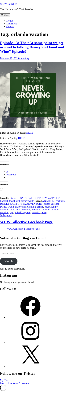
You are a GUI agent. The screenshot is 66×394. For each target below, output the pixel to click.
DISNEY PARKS (27, 198)
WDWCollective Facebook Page (26, 222)
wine (43, 212)
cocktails (60, 201)
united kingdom (22, 212)
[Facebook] (30, 317)
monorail (36, 209)
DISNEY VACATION (49, 198)
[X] (30, 366)
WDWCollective (8, 4)
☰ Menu (5, 15)
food (12, 209)
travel (12, 201)
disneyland (20, 206)
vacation (36, 212)
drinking (31, 206)
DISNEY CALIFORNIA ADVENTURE (21, 203)
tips (11, 212)
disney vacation (51, 203)
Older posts (6, 215)
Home (9, 20)
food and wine (23, 209)
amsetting (24, 58)
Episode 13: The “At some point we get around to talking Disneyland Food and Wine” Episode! (32, 47)
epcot (47, 206)
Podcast (4, 201)
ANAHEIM (48, 201)
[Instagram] (30, 342)
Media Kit (11, 23)
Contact (10, 26)
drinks (40, 206)
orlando (46, 209)
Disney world (7, 206)
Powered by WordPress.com (14, 383)
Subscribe (9, 261)
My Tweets (5, 380)
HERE (30, 132)
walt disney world (25, 201)
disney (13, 198)
